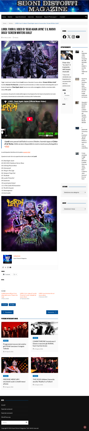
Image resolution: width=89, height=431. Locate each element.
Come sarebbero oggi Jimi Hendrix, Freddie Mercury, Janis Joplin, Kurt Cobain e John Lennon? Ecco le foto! (84, 166)
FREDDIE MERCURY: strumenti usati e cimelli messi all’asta (14, 381)
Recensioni (39, 17)
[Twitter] (5, 267)
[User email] (10, 267)
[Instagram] (8, 267)
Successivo (51, 312)
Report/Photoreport (50, 17)
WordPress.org (5, 417)
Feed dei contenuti (6, 409)
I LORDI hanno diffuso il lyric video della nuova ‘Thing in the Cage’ (9, 295)
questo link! (26, 152)
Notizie (10, 17)
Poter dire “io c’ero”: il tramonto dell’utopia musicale (66, 67)
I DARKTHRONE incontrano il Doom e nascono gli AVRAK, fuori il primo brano (44, 343)
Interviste (31, 17)
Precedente (8, 312)
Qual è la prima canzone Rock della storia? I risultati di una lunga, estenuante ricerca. (84, 88)
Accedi (3, 405)
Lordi (5, 304)
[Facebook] (3, 267)
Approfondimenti (20, 17)
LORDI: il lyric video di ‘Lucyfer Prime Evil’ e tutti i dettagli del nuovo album (28, 295)
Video (12, 304)
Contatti (62, 17)
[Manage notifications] (85, 427)
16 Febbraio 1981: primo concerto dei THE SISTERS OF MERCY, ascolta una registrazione (84, 62)
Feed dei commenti (7, 413)
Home (4, 17)
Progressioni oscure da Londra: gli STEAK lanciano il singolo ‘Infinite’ (14, 346)
